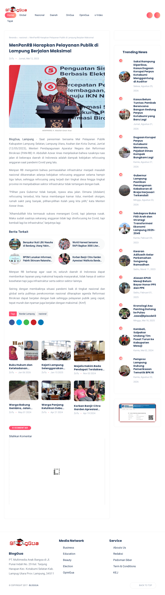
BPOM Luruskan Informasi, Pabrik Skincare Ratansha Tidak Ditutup (37, 259)
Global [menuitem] (22, 15)
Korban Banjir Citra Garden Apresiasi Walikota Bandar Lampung (87, 259)
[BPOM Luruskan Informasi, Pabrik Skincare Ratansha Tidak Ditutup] (15, 259)
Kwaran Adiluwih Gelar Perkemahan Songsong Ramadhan (143, 258)
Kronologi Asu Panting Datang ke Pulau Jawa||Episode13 (144, 311)
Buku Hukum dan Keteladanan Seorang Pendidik (21, 366)
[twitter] (119, 15)
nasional (23, 37)
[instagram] (135, 15)
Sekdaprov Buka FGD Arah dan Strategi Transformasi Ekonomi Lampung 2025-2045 (144, 223)
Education (69, 553)
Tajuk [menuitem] (10, 21)
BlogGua (33, 585)
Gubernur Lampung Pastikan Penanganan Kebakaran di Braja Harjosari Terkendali (143, 185)
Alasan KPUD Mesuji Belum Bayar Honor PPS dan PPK (144, 283)
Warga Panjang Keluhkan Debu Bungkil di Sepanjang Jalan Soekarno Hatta (53, 406)
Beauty (67, 560)
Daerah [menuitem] (54, 15)
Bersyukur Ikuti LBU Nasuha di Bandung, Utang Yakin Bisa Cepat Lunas (38, 244)
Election (68, 566)
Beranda (13, 37)
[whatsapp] (125, 15)
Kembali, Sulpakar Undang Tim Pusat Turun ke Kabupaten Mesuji (143, 338)
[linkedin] (41, 322)
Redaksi (118, 553)
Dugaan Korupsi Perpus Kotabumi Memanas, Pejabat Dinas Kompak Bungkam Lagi (144, 147)
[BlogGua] (16, 9)
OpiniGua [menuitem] (84, 15)
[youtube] (140, 15)
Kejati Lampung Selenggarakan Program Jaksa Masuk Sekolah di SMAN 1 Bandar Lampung (54, 366)
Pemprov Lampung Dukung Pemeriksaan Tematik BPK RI (143, 366)
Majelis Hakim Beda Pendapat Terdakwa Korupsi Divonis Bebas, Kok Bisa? (88, 368)
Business (68, 547)
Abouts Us (119, 547)
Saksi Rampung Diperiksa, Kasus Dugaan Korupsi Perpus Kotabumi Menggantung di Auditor (144, 71)
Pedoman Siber (122, 560)
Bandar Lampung (27, 314)
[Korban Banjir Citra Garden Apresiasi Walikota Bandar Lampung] (64, 259)
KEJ (115, 572)
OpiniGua (68, 572)
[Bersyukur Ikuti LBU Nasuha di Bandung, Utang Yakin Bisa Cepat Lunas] (15, 244)
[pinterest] (130, 15)
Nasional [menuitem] (39, 15)
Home (10, 15)
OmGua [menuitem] (70, 15)
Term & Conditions (124, 566)
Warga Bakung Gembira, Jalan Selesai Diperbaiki (21, 406)
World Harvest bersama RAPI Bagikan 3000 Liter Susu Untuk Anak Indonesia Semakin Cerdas (87, 244)
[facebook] (114, 15)
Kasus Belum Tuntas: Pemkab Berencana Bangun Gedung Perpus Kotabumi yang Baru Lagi (144, 109)
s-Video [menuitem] (99, 15)
